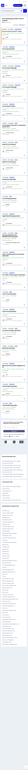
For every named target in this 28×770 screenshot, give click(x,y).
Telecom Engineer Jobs (8, 526)
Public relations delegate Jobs (9, 644)
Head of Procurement (9, 144)
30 (17, 442)
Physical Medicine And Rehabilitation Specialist (10, 236)
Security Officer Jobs (7, 515)
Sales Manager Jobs (7, 587)
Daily (12, 436)
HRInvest (8, 354)
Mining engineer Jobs (7, 633)
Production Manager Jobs (8, 630)
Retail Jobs (5, 612)
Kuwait (24, 1)
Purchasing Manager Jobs (8, 565)
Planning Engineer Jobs (8, 569)
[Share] (24, 42)
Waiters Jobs (5, 544)
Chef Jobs (4, 608)
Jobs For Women (6, 617)
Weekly (17, 436)
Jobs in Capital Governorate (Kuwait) (11, 486)
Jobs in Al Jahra (6, 498)
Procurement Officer (8, 106)
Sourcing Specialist (8, 49)
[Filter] (21, 11)
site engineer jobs (6, 621)
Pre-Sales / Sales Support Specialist (13, 275)
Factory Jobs (5, 615)
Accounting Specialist (9, 198)
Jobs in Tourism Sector (8, 513)
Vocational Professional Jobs (9, 542)
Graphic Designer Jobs (7, 529)
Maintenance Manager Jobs (9, 603)
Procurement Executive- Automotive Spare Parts (14, 126)
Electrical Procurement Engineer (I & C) (13, 366)
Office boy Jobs (6, 601)
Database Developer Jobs (8, 572)
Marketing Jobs (6, 517)
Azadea (8, 204)
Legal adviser (5, 549)
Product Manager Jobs (7, 581)
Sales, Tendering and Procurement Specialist (13, 255)
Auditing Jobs (5, 551)
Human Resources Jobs (8, 578)
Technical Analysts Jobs (8, 583)
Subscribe (14, 431)
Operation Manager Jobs (8, 606)
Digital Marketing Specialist (11, 216)
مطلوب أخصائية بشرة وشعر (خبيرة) (12, 31)
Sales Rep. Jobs (6, 524)
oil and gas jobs (6, 531)
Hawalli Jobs (5, 493)
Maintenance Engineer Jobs (9, 610)
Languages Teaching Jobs (8, 619)
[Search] (25, 11)
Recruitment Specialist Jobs (9, 585)
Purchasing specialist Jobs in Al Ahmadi (12, 476)
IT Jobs (4, 576)
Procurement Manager (9, 68)
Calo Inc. (8, 393)
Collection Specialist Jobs (8, 596)
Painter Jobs (5, 590)
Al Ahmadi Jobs (6, 495)
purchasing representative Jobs (10, 599)
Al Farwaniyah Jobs (7, 491)
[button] (6, 5)
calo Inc (8, 411)
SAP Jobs (4, 567)
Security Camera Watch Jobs (9, 637)
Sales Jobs (4, 574)
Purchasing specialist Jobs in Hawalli (11, 467)
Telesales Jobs (5, 547)
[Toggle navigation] (25, 5)
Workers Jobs (5, 558)
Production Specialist (9, 179)
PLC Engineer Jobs (6, 642)
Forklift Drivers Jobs (7, 635)
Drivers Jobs (5, 592)
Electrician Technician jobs (9, 538)
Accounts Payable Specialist (11, 330)
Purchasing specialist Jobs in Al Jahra (11, 465)
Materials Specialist (8, 348)
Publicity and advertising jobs (9, 533)
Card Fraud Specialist (9, 294)
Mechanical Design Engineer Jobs (10, 624)
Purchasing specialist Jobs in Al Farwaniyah (13, 474)
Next (21, 442)
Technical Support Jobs (8, 628)
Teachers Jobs (6, 556)
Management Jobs (7, 519)
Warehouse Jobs (6, 562)
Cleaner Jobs (5, 553)
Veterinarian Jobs (6, 626)
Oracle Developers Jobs (8, 522)
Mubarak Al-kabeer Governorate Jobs (11, 500)
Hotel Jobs (4, 540)
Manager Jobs (5, 510)
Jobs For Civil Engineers (8, 640)
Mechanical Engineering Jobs (9, 560)
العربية (20, 1)
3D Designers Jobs (6, 535)
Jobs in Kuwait (5, 489)
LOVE (7, 37)
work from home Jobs (7, 594)
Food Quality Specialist (9, 386)
